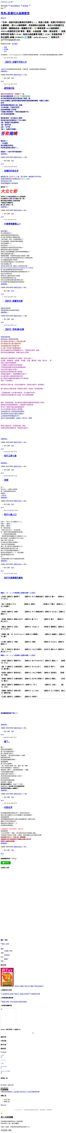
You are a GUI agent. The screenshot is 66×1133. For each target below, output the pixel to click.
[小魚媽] (1, 1057)
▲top (2, 81)
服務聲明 (49, 1109)
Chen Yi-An (3, 1060)
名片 (5, 51)
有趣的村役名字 (11, 171)
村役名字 (8, 807)
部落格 (6, 49)
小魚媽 (2, 1055)
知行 (12, 78)
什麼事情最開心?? (12, 224)
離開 (10, 1130)
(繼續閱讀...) (4, 71)
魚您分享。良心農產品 (5, 1071)
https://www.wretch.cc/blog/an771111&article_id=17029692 (17, 267)
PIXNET (20, 1109)
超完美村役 (9, 88)
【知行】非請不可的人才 (15, 62)
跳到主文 (3, 18)
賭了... (7, 741)
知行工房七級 (10, 456)
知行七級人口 (10, 514)
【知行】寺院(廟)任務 (14, 329)
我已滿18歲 (4, 1130)
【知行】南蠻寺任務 (13, 301)
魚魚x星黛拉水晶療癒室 (15, 13)
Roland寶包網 (3, 1066)
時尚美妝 (15, 44)
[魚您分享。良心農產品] (1, 1073)
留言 (19, 74)
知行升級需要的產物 (13, 578)
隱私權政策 (42, 1109)
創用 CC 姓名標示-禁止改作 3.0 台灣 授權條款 (23, 1091)
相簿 (5, 47)
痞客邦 (16, 74)
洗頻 (6, 480)
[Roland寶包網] (1, 1068)
